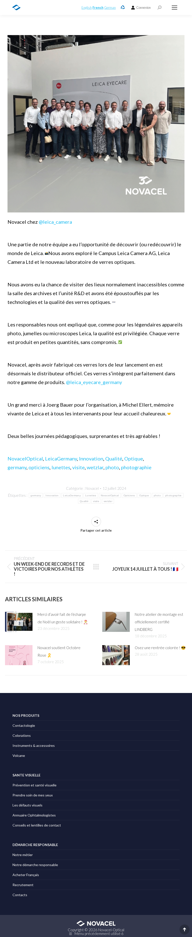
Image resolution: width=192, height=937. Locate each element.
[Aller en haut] (185, 929)
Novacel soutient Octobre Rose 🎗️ (59, 651)
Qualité (113, 458)
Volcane (18, 755)
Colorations (21, 735)
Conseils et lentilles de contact (36, 825)
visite (78, 467)
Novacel (92, 488)
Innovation (91, 458)
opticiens (39, 467)
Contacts (19, 895)
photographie (136, 467)
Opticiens (129, 495)
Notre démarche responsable (35, 865)
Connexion (143, 8)
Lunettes (90, 495)
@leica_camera (55, 222)
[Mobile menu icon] (175, 8)
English (87, 8)
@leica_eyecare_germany (94, 382)
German (110, 8)
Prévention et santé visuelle (34, 785)
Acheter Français (25, 875)
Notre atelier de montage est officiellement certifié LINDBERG (159, 622)
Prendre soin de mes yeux (32, 795)
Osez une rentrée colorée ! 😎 (160, 647)
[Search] (160, 7)
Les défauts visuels (27, 805)
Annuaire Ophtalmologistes (34, 815)
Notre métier (22, 855)
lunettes (61, 467)
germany (17, 467)
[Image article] (18, 622)
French (98, 8)
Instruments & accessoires (33, 745)
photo (112, 467)
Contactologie (23, 725)
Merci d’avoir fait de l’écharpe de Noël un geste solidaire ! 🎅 (63, 618)
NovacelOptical (25, 458)
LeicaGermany (61, 458)
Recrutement (23, 885)
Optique (133, 458)
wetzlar (95, 467)
